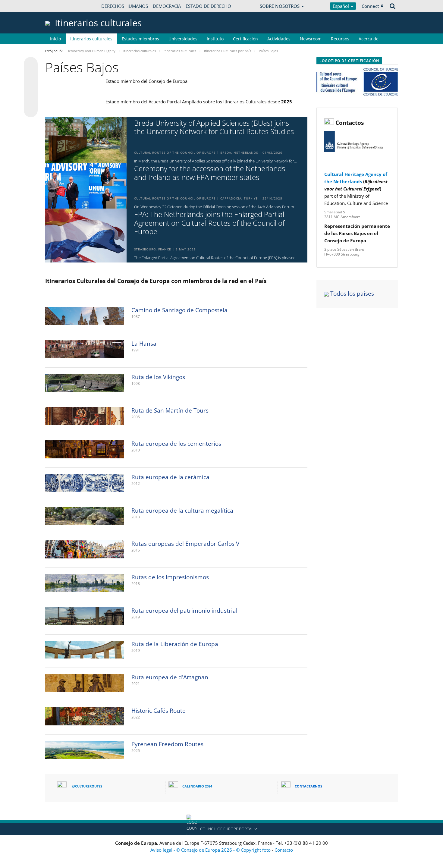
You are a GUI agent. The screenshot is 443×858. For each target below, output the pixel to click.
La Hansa (143, 343)
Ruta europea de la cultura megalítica (182, 510)
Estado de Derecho (208, 6)
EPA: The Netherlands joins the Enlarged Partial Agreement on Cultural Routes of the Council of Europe (209, 223)
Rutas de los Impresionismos (170, 577)
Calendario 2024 (197, 786)
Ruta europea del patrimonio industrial (184, 610)
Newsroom (311, 39)
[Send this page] (30, 110)
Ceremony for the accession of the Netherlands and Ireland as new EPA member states (209, 173)
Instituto (215, 39)
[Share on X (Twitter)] (30, 75)
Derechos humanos (124, 6)
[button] (221, 829)
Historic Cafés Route (158, 711)
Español (341, 6)
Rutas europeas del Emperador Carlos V (185, 544)
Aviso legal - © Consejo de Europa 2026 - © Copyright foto (211, 850)
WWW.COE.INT (60, 6)
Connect (370, 6)
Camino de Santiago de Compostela (179, 310)
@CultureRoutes (87, 786)
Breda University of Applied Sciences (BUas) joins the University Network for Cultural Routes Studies (214, 127)
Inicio (55, 39)
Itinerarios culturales (91, 39)
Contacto (284, 850)
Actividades (279, 39)
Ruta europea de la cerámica (170, 477)
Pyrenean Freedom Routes (167, 744)
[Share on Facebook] (30, 87)
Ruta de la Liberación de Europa (174, 644)
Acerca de (369, 39)
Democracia (167, 6)
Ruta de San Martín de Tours (170, 410)
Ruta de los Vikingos (158, 377)
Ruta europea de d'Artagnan (169, 677)
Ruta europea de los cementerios (176, 444)
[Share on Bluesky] (30, 64)
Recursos (340, 39)
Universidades (182, 39)
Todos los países (352, 293)
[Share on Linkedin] (30, 98)
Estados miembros (140, 39)
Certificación (245, 39)
